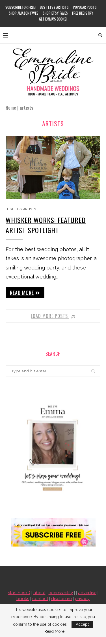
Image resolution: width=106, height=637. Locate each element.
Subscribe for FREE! (20, 7)
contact (40, 598)
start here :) (19, 592)
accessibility (61, 592)
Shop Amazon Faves (23, 13)
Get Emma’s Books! (53, 19)
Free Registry (82, 13)
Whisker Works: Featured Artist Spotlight (46, 225)
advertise (87, 592)
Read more (22, 292)
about (39, 592)
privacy (82, 598)
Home (11, 107)
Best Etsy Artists (54, 7)
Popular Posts (85, 7)
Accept (82, 624)
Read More (54, 631)
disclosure (61, 598)
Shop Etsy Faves (55, 13)
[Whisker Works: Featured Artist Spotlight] (53, 167)
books (22, 598)
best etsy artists (21, 209)
